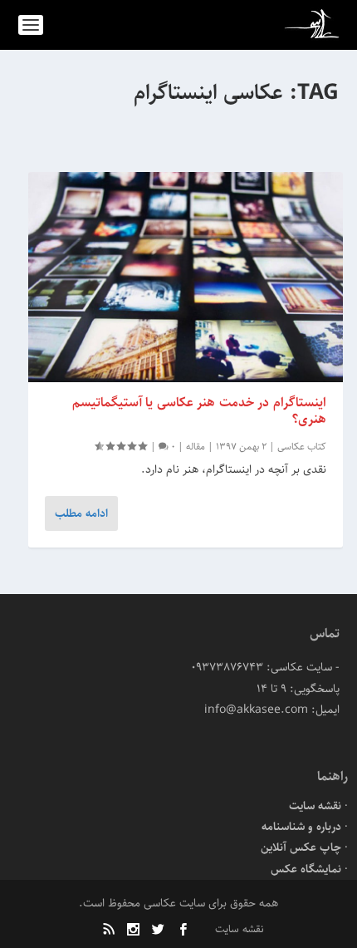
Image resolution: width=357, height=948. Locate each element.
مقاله (195, 446)
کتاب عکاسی (301, 446)
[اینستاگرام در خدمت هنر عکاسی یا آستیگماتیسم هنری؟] (185, 277)
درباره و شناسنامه (301, 827)
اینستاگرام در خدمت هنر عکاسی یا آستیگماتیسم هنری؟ (199, 411)
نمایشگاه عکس (306, 869)
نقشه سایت (315, 806)
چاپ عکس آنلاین (301, 847)
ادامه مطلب (81, 513)
